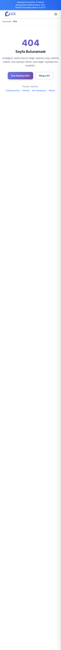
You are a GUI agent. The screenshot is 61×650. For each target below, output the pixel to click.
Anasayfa (6, 21)
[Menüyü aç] (56, 14)
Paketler (26, 90)
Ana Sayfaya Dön (20, 75)
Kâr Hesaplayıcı (39, 90)
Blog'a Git (44, 75)
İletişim (52, 90)
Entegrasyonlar (13, 90)
